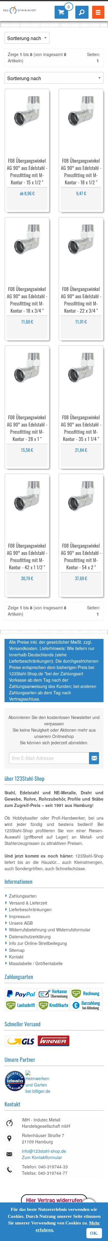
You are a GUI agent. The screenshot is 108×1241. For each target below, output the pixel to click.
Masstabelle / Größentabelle (36, 963)
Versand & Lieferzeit (28, 903)
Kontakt (16, 957)
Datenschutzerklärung (30, 936)
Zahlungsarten (23, 896)
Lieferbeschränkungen (30, 909)
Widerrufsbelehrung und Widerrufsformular (49, 930)
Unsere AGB (21, 923)
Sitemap (17, 950)
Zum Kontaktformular (42, 1157)
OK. (94, 1233)
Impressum (19, 916)
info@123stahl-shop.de (44, 1151)
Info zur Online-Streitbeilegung (38, 943)
